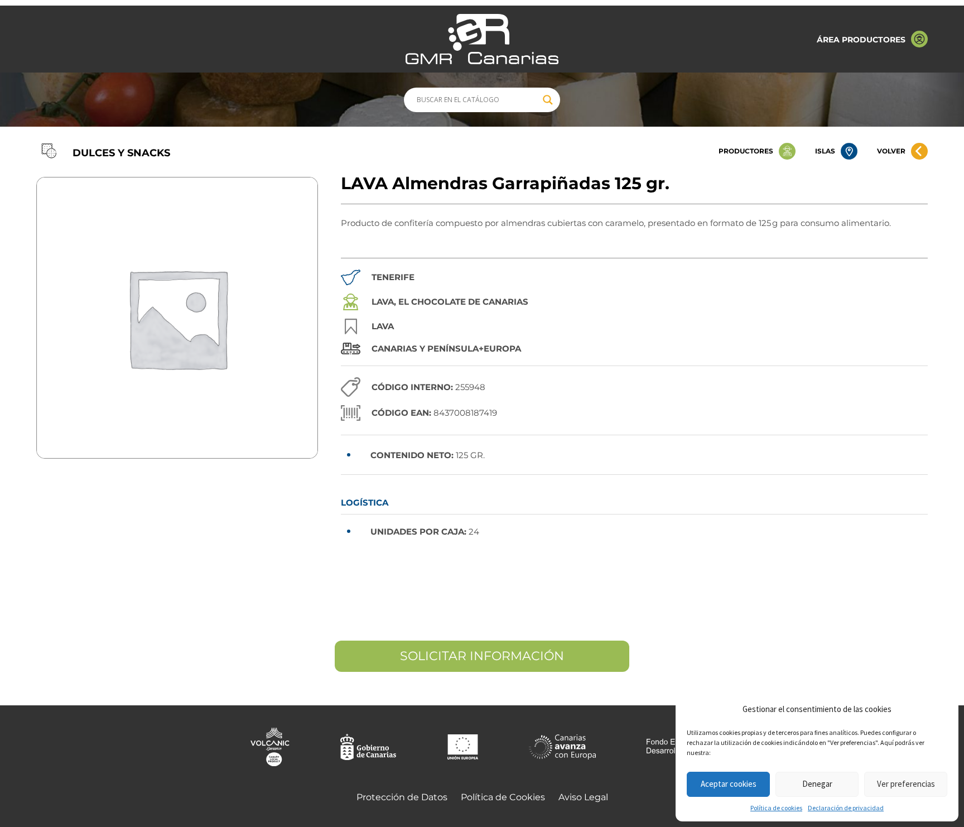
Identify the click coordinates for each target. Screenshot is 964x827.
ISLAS (825, 151)
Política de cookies (776, 808)
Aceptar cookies (728, 783)
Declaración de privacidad (846, 808)
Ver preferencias (906, 783)
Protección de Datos (401, 797)
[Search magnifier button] (548, 100)
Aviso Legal (583, 797)
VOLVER (891, 151)
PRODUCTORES (746, 151)
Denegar (817, 783)
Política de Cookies (503, 797)
